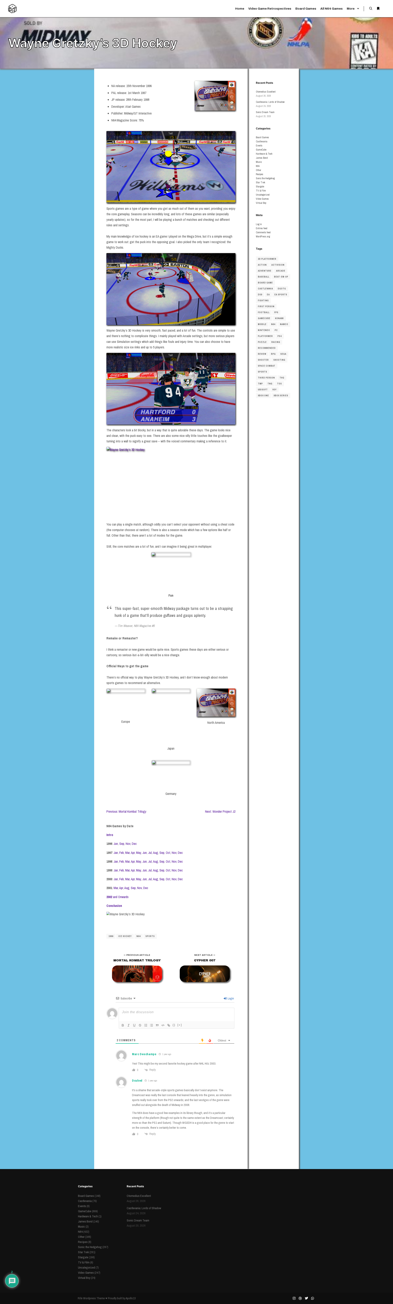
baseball (263, 276)
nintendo (264, 330)
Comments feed (263, 232)
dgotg (282, 288)
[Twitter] (306, 1298)
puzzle (262, 342)
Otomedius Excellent (266, 91)
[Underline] (134, 1025)
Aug (155, 852)
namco (284, 324)
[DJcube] (12, 8)
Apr (133, 852)
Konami (279, 318)
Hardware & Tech (264, 153)
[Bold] (123, 1025)
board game (265, 282)
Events (259, 145)
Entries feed (261, 228)
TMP (260, 383)
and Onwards (117, 897)
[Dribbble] (300, 1298)
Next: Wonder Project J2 (220, 811)
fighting (263, 300)
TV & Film (261, 190)
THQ (282, 377)
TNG (270, 383)
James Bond (262, 158)
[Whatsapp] (312, 1298)
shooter (263, 360)
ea (268, 294)
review (262, 354)
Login (230, 998)
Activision (278, 265)
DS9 (260, 294)
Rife (80, 1298)
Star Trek (260, 182)
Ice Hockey (125, 936)
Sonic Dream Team (265, 112)
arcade (280, 271)
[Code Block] (163, 1025)
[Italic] (128, 1025)
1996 (110, 936)
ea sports (280, 294)
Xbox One (263, 395)
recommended (267, 348)
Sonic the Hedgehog (265, 178)
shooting (279, 360)
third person (266, 377)
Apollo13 (131, 1298)
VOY (274, 389)
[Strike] (140, 1025)
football (264, 312)
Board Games (262, 137)
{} (174, 1024)
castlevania (265, 288)
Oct (168, 852)
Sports (150, 936)
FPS (276, 312)
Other (258, 170)
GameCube (261, 149)
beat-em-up (281, 276)
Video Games (262, 199)
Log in (259, 224)
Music (259, 162)
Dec (134, 843)
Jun (116, 843)
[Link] (169, 1025)
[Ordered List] (146, 1025)
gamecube (264, 318)
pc (276, 330)
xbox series (281, 395)
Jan (116, 852)
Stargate (260, 186)
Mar (127, 852)
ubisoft (263, 389)
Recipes (259, 174)
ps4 (280, 336)
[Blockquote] (157, 1025)
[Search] (370, 8)
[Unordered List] (151, 1025)
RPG (273, 354)
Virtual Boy (261, 203)
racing (275, 342)
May (138, 852)
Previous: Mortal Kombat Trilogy (126, 811)
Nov (128, 843)
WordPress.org (263, 236)
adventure (264, 271)
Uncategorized (263, 194)
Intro (109, 835)
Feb (121, 852)
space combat (266, 366)
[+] (179, 1024)
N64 (139, 936)
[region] (170, 921)
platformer (265, 336)
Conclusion (114, 905)
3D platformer (267, 259)
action (262, 265)
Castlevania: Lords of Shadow (270, 102)
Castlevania (261, 141)
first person (266, 306)
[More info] (378, 8)
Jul (150, 852)
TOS (279, 383)
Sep (121, 843)
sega (283, 354)
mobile (262, 324)
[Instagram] (294, 1298)
